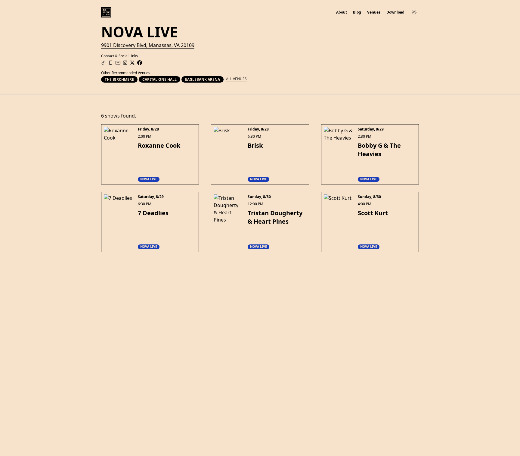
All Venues (236, 79)
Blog (357, 12)
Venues (373, 12)
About (341, 12)
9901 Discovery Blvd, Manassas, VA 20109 (147, 45)
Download (395, 12)
